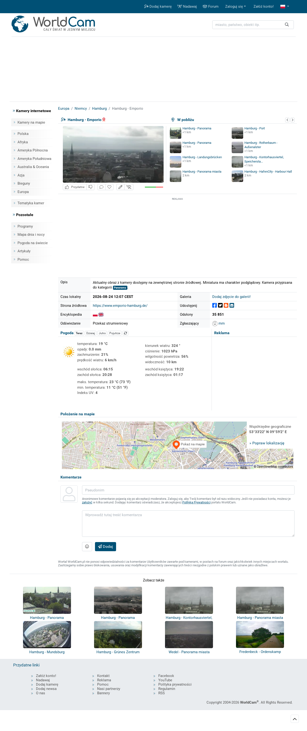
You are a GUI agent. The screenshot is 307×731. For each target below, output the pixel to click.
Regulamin (166, 689)
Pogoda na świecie (33, 243)
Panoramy (120, 287)
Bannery (103, 693)
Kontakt (103, 676)
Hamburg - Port (254, 128)
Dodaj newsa (46, 689)
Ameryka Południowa (34, 159)
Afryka (23, 142)
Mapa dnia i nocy (31, 234)
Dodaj (107, 546)
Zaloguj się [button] (234, 6)
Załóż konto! (264, 6)
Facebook (166, 676)
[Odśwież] (125, 333)
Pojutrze (114, 333)
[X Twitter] (220, 305)
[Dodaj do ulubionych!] (109, 187)
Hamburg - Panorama (197, 128)
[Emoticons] (87, 546)
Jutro (102, 333)
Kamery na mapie (31, 122)
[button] (284, 6)
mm (221, 323)
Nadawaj (189, 6)
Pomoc (23, 259)
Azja (21, 175)
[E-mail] (232, 305)
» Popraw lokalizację (266, 443)
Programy (25, 226)
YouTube (165, 680)
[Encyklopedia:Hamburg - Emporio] (95, 314)
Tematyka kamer (31, 203)
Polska (23, 134)
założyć (87, 502)
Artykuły (24, 251)
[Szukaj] (287, 24)
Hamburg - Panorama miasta (202, 171)
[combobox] (253, 24)
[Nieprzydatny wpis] (90, 187)
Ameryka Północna (33, 150)
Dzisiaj (90, 333)
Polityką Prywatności (196, 502)
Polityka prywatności (175, 684)
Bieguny (24, 183)
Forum (212, 6)
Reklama (104, 680)
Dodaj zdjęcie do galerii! (231, 297)
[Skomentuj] (101, 187)
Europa (23, 192)
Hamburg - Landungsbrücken (202, 157)
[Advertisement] (177, 235)
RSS (161, 693)
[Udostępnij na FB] (214, 305)
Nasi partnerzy (108, 689)
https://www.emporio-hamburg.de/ (120, 305)
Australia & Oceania (33, 167)
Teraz (79, 333)
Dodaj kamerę (160, 6)
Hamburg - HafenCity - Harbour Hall (268, 171)
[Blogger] (226, 305)
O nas (40, 693)
